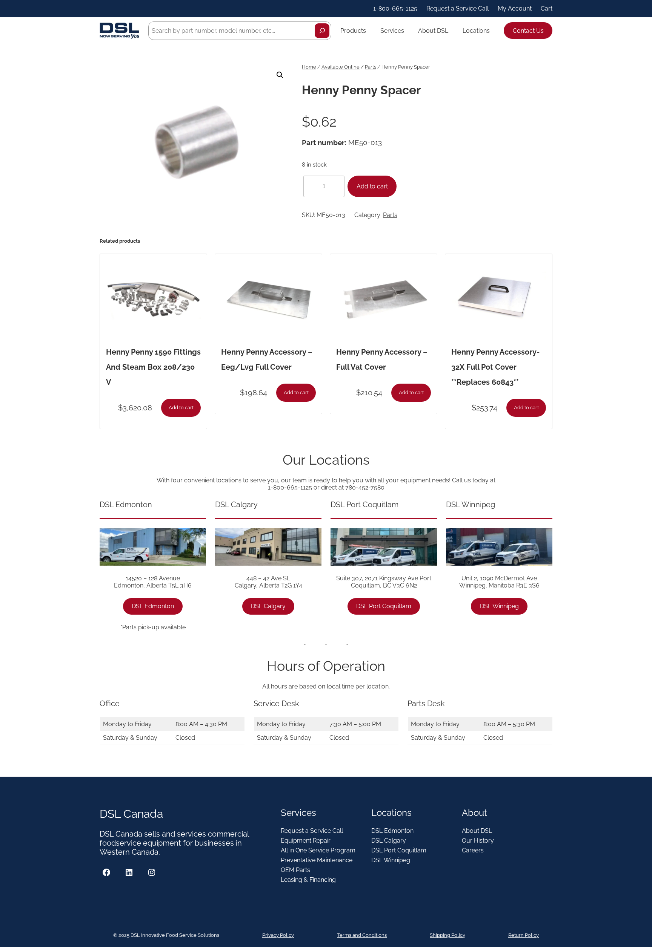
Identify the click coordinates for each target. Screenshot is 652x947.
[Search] (322, 30)
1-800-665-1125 (290, 487)
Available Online (340, 67)
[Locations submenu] (493, 30)
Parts (370, 67)
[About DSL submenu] (452, 30)
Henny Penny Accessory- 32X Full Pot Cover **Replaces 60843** (495, 367)
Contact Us (528, 30)
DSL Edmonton (153, 606)
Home (309, 67)
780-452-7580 (364, 487)
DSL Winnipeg (499, 606)
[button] (280, 75)
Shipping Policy (447, 935)
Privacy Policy (278, 935)
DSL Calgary (268, 606)
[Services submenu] (407, 30)
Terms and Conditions (362, 935)
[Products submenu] (369, 30)
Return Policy (523, 935)
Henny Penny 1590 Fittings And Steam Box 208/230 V (153, 367)
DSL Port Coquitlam (383, 606)
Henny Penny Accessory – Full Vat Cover (381, 359)
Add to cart (372, 186)
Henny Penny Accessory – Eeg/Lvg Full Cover (266, 359)
